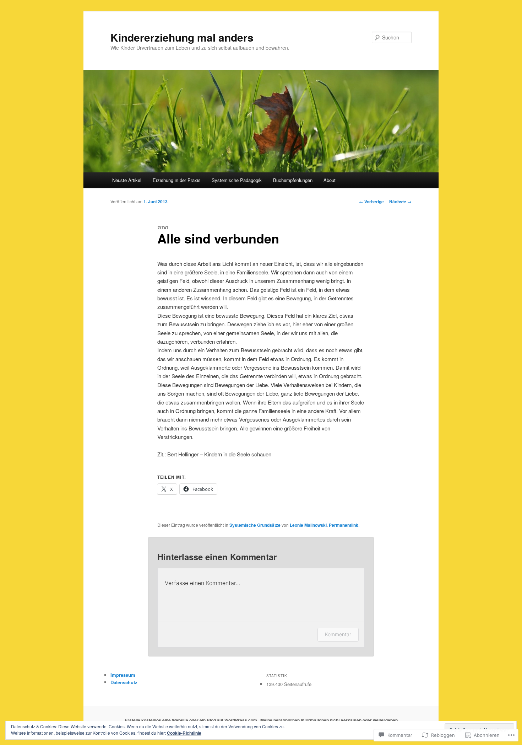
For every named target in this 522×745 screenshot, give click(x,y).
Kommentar (338, 634)
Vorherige (371, 201)
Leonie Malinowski (308, 525)
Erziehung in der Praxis (177, 180)
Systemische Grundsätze (255, 525)
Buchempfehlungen (292, 180)
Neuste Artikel (126, 180)
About (329, 180)
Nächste (400, 201)
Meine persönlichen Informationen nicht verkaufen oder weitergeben (329, 720)
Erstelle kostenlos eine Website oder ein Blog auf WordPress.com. (191, 720)
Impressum (122, 674)
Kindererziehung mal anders (182, 37)
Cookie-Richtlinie (184, 733)
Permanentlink (343, 525)
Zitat (163, 227)
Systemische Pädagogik (237, 180)
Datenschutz (123, 682)
